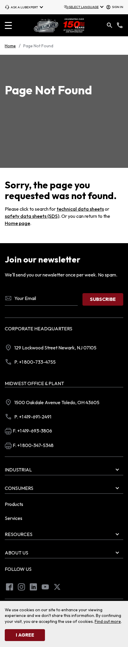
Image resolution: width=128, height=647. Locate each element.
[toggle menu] (8, 25)
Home (10, 46)
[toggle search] (109, 25)
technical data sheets (80, 209)
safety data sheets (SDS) (32, 216)
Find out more (108, 621)
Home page (17, 223)
